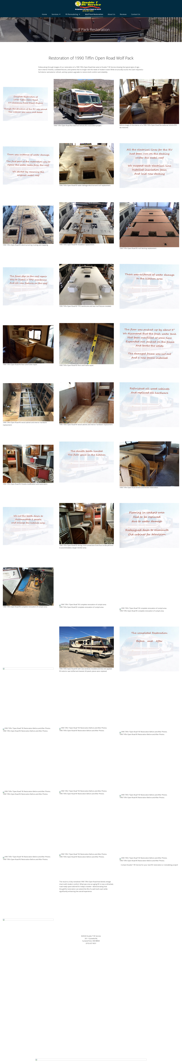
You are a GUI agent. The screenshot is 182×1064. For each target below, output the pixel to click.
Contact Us (135, 14)
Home (44, 14)
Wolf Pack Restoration (94, 14)
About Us (111, 14)
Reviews (123, 14)
